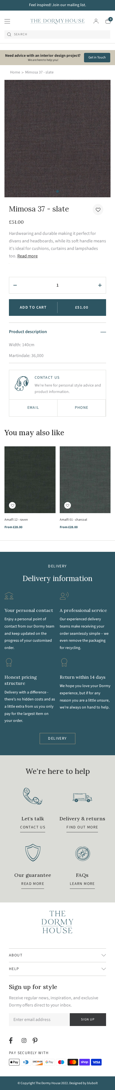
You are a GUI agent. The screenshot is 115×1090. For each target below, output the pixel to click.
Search (20, 34)
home (15, 72)
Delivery (57, 738)
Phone (81, 407)
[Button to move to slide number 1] (57, 191)
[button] (98, 209)
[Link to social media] (11, 1040)
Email (33, 407)
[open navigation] (7, 21)
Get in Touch (97, 57)
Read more (27, 256)
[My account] (96, 21)
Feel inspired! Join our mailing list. (57, 5)
